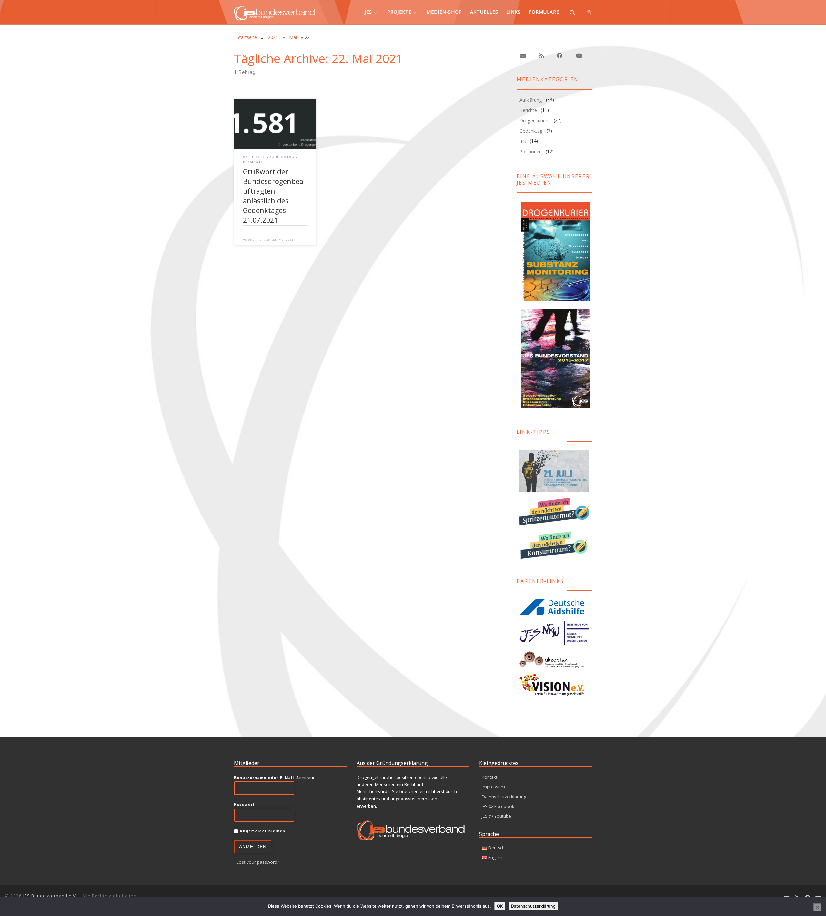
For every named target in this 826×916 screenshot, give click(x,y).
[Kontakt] (523, 55)
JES (522, 141)
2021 (273, 37)
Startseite (247, 37)
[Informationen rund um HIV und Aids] (554, 607)
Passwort (244, 804)
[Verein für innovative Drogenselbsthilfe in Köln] (554, 684)
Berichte (528, 110)
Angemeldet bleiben (262, 831)
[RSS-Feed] (541, 55)
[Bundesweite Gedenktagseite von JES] (554, 471)
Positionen (530, 151)
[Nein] (817, 907)
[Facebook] (559, 55)
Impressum (493, 786)
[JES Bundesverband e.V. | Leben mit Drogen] (274, 12)
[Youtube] (579, 55)
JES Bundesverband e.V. (50, 896)
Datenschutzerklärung (504, 796)
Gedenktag (531, 131)
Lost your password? (258, 862)
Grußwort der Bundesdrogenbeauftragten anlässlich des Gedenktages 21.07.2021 (273, 196)
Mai (293, 37)
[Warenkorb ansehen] (588, 12)
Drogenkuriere (534, 120)
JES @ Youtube (496, 816)
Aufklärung (530, 100)
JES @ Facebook (498, 806)
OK (500, 906)
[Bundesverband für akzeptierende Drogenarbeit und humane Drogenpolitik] (554, 659)
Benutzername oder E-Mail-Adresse (274, 777)
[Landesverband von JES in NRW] (554, 633)
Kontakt (489, 777)
